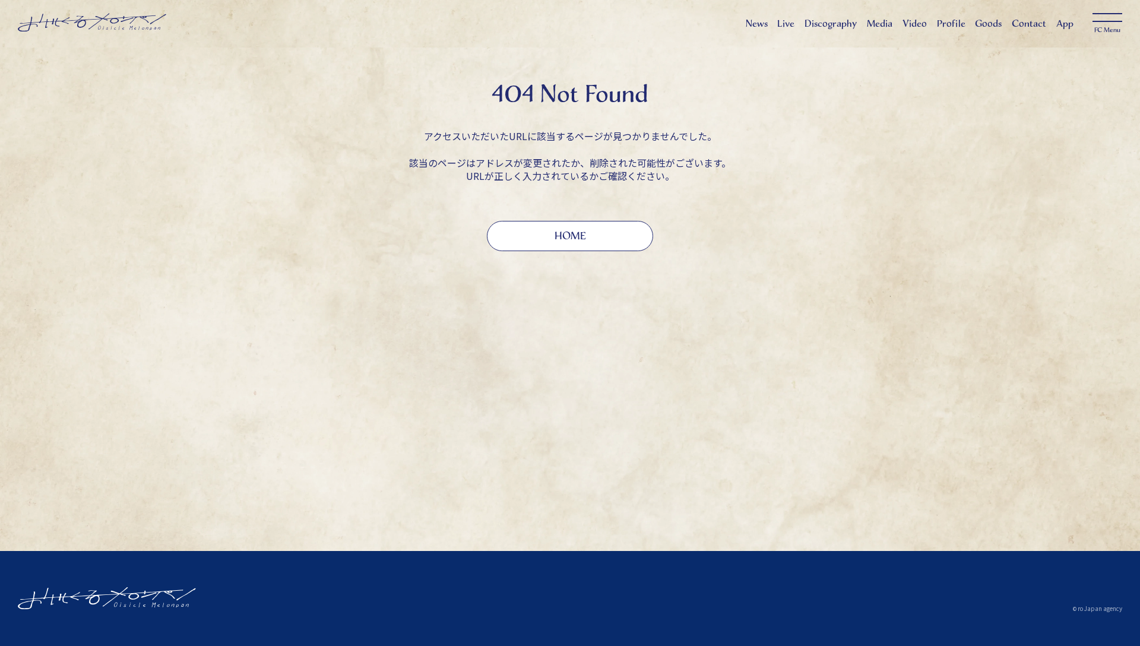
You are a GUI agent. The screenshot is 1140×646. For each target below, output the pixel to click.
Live (785, 23)
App (1065, 23)
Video (914, 23)
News (757, 23)
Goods (988, 23)
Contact (1029, 23)
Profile (951, 23)
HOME (570, 235)
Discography (831, 23)
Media (879, 23)
